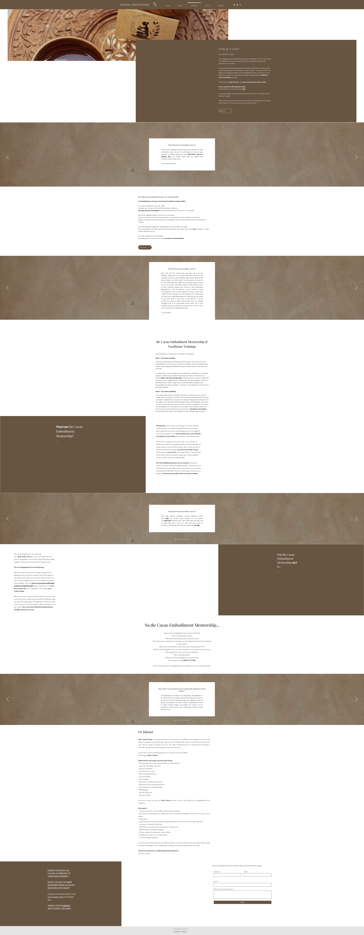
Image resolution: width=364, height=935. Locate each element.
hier (244, 89)
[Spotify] (234, 5)
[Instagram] (240, 5)
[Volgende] (356, 157)
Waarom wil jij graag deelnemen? (223, 889)
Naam (246, 871)
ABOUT (184, 931)
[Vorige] (8, 157)
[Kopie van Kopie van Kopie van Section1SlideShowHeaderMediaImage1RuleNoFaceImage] (186, 315)
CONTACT (177, 931)
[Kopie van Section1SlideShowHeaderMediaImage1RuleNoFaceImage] (177, 539)
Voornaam (217, 871)
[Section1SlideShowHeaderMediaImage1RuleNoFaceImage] (175, 539)
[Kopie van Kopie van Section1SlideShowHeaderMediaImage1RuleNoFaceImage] (179, 539)
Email (215, 881)
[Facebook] (237, 5)
